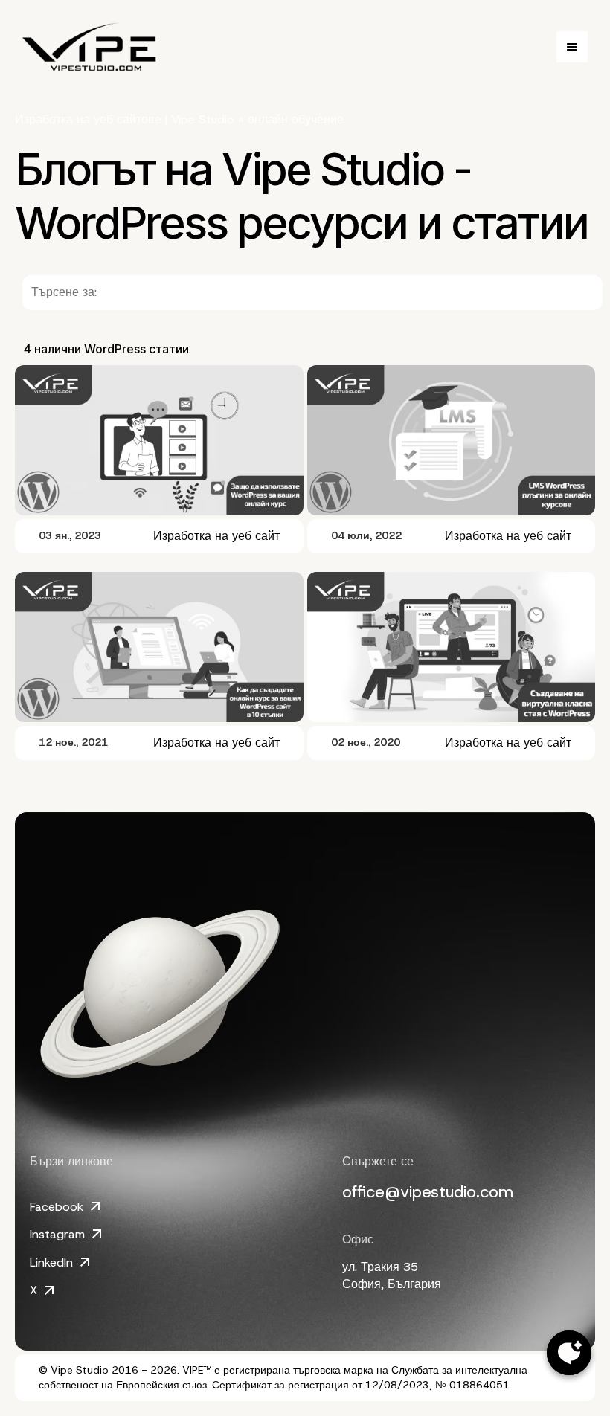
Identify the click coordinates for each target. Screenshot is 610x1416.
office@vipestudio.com (427, 1192)
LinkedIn (51, 1262)
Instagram (57, 1234)
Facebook (56, 1206)
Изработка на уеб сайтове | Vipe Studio (124, 119)
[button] (572, 46)
